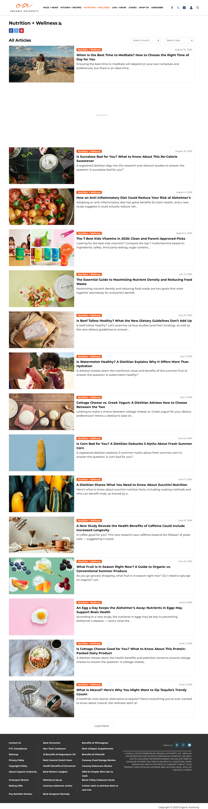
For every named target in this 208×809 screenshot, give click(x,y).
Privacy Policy (16, 760)
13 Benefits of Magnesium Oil (59, 754)
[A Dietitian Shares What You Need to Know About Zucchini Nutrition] (41, 494)
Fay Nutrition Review (20, 794)
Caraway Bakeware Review (97, 766)
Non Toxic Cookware (54, 748)
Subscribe (157, 7)
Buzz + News (50, 7)
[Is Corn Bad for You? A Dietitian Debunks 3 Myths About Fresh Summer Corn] (41, 452)
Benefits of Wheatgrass (95, 742)
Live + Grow (119, 7)
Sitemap (13, 754)
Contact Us (15, 742)
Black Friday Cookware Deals (98, 780)
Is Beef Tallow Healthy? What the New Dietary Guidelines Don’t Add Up (134, 321)
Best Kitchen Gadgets (55, 771)
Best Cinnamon (51, 742)
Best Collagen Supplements (97, 748)
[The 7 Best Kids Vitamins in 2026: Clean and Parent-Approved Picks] (41, 247)
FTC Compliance (18, 748)
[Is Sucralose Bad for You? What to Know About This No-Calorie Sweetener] (41, 165)
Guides (133, 7)
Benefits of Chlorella (93, 754)
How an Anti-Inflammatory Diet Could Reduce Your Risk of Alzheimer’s (133, 198)
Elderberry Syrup (52, 780)
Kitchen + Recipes (71, 7)
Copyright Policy (18, 766)
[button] (191, 7)
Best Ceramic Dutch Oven (57, 760)
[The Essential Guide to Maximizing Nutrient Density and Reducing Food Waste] (41, 288)
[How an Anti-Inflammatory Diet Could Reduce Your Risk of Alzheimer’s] (41, 206)
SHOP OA (144, 7)
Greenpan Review (19, 780)
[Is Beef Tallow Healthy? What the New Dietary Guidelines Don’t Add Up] (41, 329)
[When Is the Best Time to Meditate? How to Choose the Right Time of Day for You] (41, 64)
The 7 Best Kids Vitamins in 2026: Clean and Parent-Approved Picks (130, 238)
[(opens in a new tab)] (172, 7)
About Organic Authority (23, 771)
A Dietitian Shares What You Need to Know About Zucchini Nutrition (131, 485)
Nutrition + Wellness (97, 7)
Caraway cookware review (57, 785)
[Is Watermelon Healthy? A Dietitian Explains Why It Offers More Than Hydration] (41, 370)
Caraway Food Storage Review (99, 760)
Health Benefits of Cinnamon (59, 766)
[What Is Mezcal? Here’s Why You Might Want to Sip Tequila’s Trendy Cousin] (41, 699)
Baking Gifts (16, 785)
